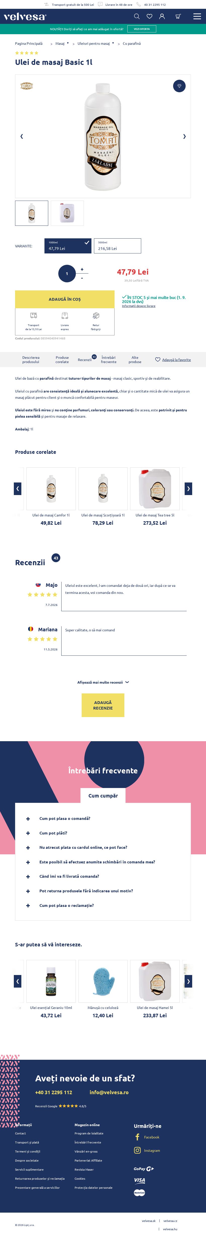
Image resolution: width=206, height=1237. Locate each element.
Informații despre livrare (139, 306)
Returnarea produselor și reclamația (40, 1178)
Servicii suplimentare (29, 1169)
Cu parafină (132, 43)
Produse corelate (62, 359)
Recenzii (85, 358)
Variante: (23, 246)
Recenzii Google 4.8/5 (60, 1106)
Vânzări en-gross (86, 1151)
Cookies (80, 1178)
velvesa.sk (149, 1221)
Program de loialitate (89, 1133)
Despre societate (27, 1160)
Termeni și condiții (27, 1151)
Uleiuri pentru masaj (94, 43)
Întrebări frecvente (109, 359)
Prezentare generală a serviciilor (37, 1187)
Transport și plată (27, 1142)
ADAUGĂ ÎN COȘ (65, 299)
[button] (17, 488)
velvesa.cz (170, 1221)
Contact (20, 1133)
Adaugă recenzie (103, 705)
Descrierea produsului (30, 359)
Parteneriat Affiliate (88, 1160)
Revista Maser (84, 1169)
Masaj (60, 43)
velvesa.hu (170, 1229)
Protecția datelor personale (94, 1187)
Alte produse (135, 359)
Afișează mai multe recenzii (100, 682)
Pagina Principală (28, 43)
